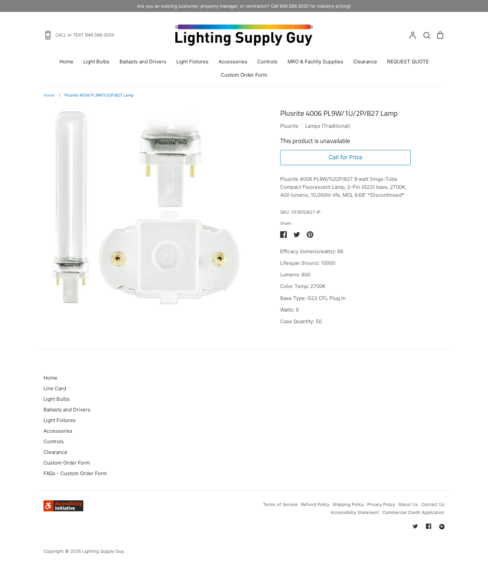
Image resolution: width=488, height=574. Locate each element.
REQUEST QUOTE (408, 61)
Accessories (232, 61)
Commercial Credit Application (413, 512)
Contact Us (433, 504)
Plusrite (289, 126)
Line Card (54, 388)
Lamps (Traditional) (327, 126)
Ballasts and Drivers (143, 61)
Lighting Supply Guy (103, 551)
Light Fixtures (192, 61)
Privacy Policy (381, 504)
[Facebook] (428, 526)
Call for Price (346, 157)
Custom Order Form (244, 75)
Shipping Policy (348, 504)
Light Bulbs (96, 61)
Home (66, 61)
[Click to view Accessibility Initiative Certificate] (63, 509)
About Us (408, 504)
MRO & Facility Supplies (315, 61)
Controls (267, 61)
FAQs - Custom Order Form (75, 473)
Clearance (365, 61)
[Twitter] (415, 526)
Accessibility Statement (355, 512)
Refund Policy (315, 504)
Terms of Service (280, 504)
